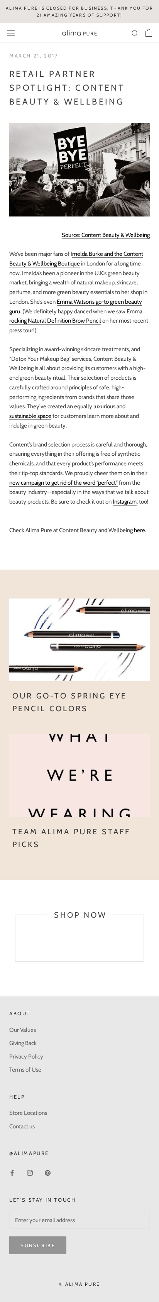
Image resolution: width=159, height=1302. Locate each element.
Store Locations (28, 1112)
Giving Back (23, 1043)
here (139, 530)
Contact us (22, 1126)
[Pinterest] (48, 1172)
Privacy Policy (26, 1056)
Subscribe (37, 1245)
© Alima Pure (79, 1284)
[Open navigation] (11, 33)
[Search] (135, 33)
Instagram (125, 501)
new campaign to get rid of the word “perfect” (63, 482)
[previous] (15, 946)
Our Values (22, 1029)
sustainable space (30, 416)
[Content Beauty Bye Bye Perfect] (79, 170)
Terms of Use (25, 1069)
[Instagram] (30, 1172)
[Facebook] (12, 1172)
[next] (143, 946)
